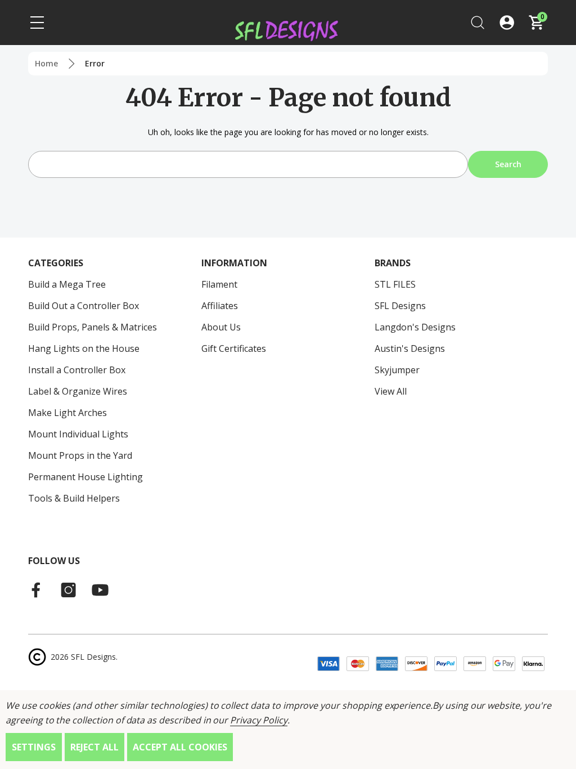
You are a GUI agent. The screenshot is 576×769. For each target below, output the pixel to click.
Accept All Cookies (180, 747)
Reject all (94, 747)
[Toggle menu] (37, 23)
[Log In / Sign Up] (507, 23)
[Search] (478, 23)
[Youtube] (100, 590)
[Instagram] (69, 590)
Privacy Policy (258, 720)
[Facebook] (37, 590)
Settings (34, 747)
